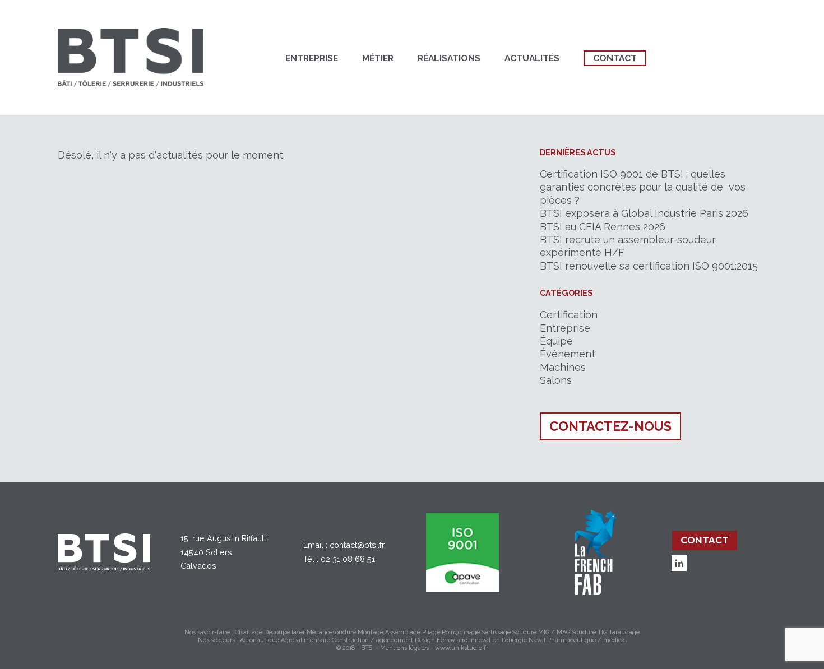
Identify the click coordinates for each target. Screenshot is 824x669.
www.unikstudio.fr (461, 648)
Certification (569, 314)
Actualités (531, 58)
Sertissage (496, 632)
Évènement (567, 354)
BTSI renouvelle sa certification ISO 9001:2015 (649, 266)
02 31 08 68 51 (348, 559)
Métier (378, 58)
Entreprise (311, 58)
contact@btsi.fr (357, 545)
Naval (537, 640)
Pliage (431, 632)
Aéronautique (259, 640)
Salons (556, 380)
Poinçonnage (461, 632)
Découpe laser (284, 632)
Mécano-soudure (331, 632)
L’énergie (514, 640)
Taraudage (624, 632)
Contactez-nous (610, 426)
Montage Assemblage (389, 632)
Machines (563, 367)
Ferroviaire (452, 640)
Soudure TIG (589, 632)
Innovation (484, 640)
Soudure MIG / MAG (541, 632)
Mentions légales (404, 648)
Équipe (556, 341)
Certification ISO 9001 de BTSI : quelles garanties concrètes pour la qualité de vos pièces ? (643, 187)
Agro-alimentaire (305, 640)
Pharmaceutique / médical (587, 640)
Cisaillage (248, 632)
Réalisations (449, 58)
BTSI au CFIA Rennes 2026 (602, 227)
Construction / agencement (372, 640)
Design (425, 640)
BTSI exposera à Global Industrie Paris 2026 (644, 213)
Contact (615, 58)
